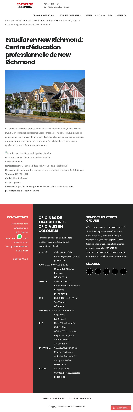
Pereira (42, 368)
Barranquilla (46, 310)
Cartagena (45, 348)
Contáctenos (20, 259)
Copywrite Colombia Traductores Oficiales (24, 5)
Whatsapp (11, 238)
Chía (41, 323)
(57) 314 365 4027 (51, 4)
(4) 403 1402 (60, 294)
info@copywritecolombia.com (56, 7)
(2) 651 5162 (60, 306)
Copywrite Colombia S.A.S (74, 406)
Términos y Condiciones (53, 398)
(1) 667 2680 (60, 260)
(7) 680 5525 (60, 277)
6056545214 (60, 364)
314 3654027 (60, 344)
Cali (41, 298)
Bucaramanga (46, 265)
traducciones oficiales (110, 227)
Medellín (43, 281)
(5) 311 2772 (60, 319)
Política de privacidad (80, 398)
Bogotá (43, 252)
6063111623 (59, 377)
